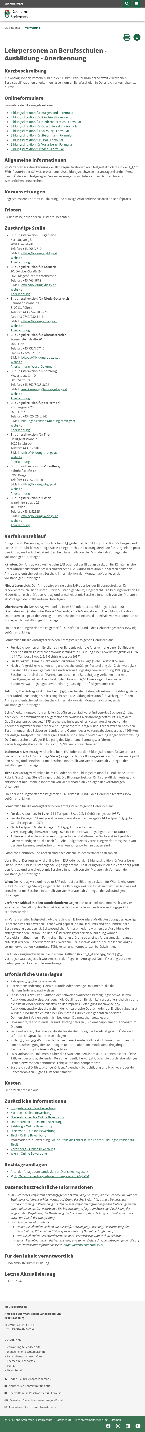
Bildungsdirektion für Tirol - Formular (37, 140)
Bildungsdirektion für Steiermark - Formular (42, 135)
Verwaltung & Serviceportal (24, 1347)
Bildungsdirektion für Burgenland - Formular (42, 113)
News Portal (14, 1370)
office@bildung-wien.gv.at (39, 516)
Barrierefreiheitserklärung (91, 1420)
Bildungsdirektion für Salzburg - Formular (40, 131)
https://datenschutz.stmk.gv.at (83, 1245)
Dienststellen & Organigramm (26, 1351)
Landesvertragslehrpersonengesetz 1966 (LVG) (55, 1176)
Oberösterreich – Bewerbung (36, 1122)
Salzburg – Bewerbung (31, 1126)
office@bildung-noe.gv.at (39, 321)
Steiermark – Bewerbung (33, 1131)
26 (20, 1176)
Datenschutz (63, 1420)
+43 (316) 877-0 (25, 1325)
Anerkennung (20, 262)
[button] (127, 4)
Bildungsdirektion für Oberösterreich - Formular (45, 126)
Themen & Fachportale (21, 1361)
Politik (11, 1365)
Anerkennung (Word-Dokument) (33, 366)
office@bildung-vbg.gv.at (38, 484)
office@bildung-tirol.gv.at (39, 453)
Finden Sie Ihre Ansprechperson (29, 1379)
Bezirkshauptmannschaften (24, 1356)
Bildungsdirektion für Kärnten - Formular (40, 117)
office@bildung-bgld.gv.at (39, 253)
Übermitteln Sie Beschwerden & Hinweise (35, 1393)
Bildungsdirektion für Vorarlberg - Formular (41, 144)
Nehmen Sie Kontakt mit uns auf (30, 1386)
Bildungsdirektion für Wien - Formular (37, 149)
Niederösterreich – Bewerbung (37, 1117)
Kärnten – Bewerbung (31, 1113)
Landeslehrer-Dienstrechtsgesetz (64, 1172)
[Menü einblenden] (136, 4)
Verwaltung (32, 27)
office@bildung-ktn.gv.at (38, 285)
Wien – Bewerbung (29, 1153)
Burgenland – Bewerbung (33, 1108)
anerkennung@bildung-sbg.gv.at (44, 389)
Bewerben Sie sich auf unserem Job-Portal (36, 1400)
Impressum (45, 1420)
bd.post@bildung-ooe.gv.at (40, 357)
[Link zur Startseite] (17, 14)
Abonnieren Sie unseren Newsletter (32, 1407)
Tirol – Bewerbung (28, 1135)
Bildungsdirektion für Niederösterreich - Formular (46, 122)
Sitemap (116, 1420)
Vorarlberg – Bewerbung (33, 1149)
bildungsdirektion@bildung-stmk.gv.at (48, 421)
